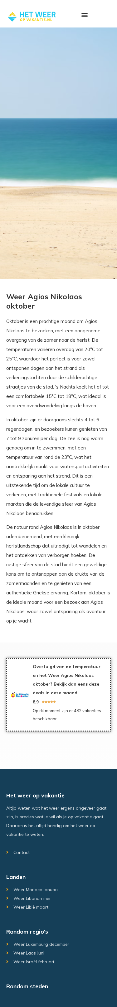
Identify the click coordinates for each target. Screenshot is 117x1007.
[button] (85, 14)
